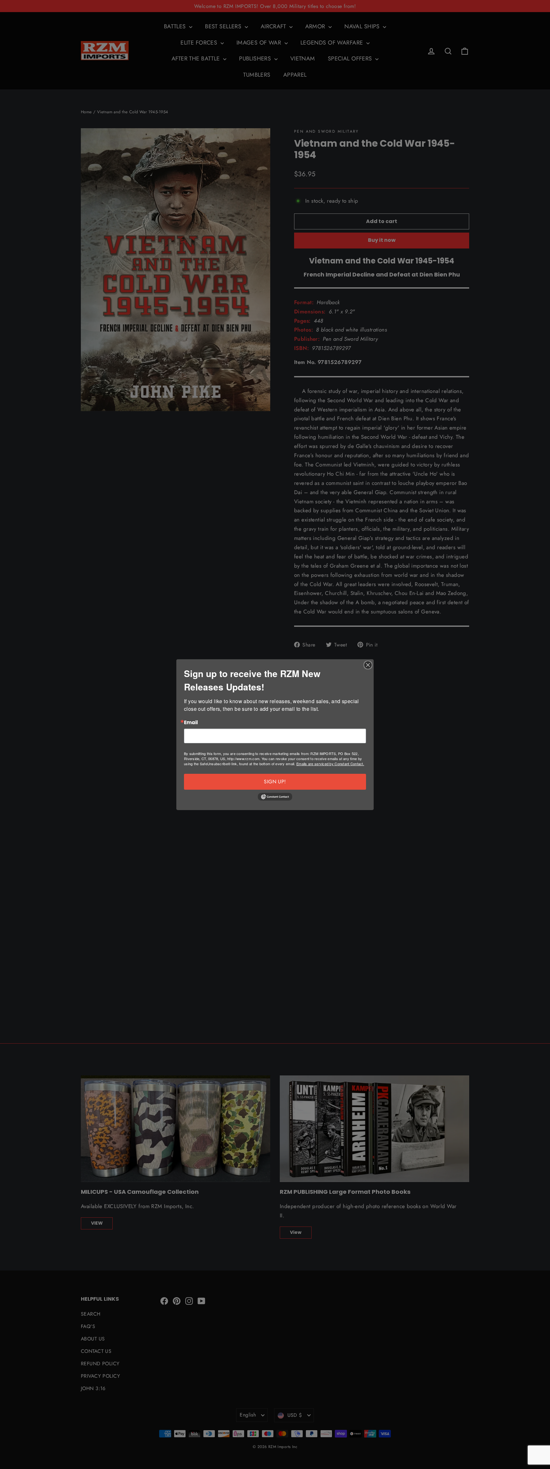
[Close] (368, 665)
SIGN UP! (275, 781)
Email (191, 722)
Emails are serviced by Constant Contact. (330, 763)
